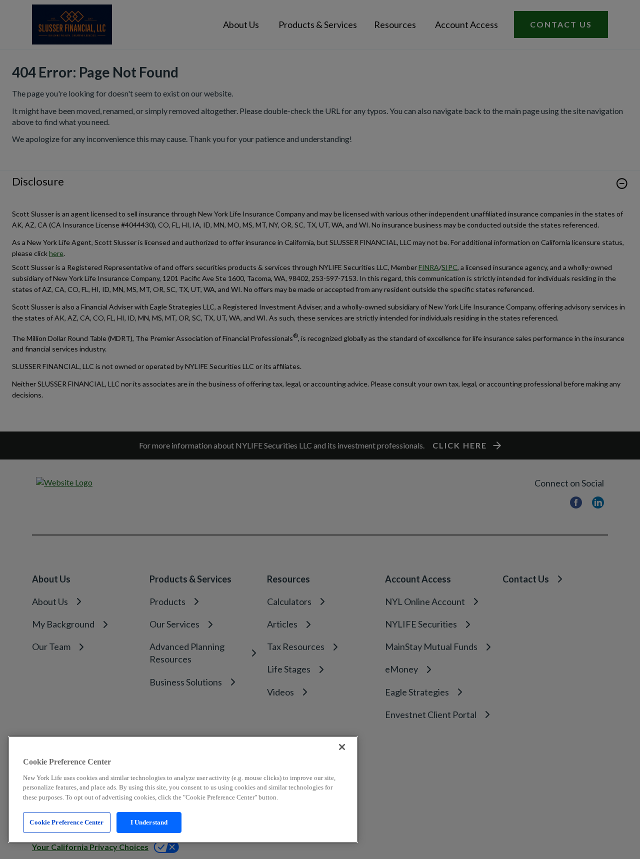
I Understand (149, 822)
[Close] (342, 747)
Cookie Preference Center (67, 822)
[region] (183, 789)
